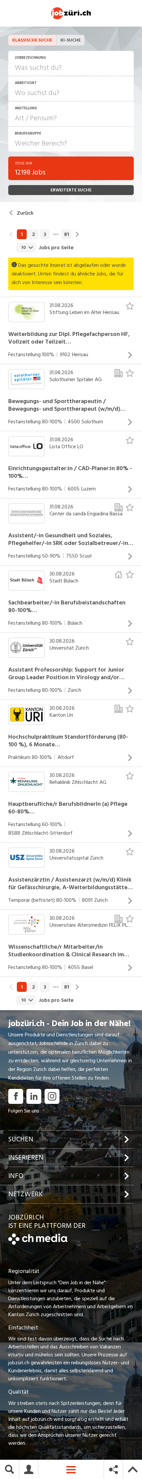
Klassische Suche (32, 40)
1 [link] (22, 234)
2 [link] (33, 234)
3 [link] (45, 234)
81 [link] (66, 234)
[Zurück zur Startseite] (37, 1243)
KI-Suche (70, 40)
